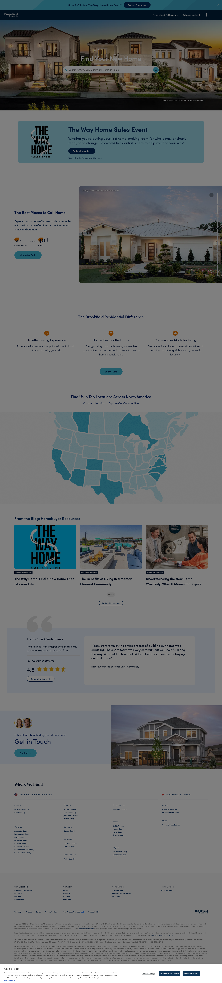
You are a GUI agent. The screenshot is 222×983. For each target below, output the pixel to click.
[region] (111, 973)
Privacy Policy (9, 980)
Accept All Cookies (191, 973)
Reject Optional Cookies (169, 973)
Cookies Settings (148, 973)
